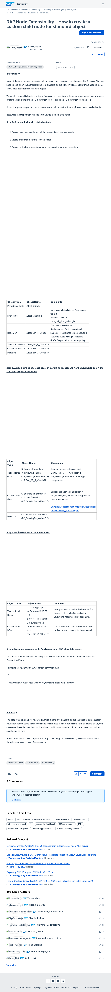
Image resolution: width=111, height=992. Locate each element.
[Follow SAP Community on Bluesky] (53, 981)
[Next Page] (57, 832)
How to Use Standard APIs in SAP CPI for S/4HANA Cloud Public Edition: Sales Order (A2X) (49, 881)
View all (10, 965)
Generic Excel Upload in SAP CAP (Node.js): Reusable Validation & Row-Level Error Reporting (51, 855)
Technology (47, 10)
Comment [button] (97, 774)
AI (30, 824)
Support (76, 987)
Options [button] (80, 37)
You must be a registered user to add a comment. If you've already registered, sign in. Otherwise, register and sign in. (52, 793)
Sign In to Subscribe (91, 33)
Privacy (14, 987)
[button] (93, 54)
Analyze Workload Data (45, 824)
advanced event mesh (16, 824)
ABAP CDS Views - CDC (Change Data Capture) (34, 819)
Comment (16, 800)
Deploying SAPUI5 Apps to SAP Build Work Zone (29, 872)
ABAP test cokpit (80, 819)
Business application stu (42, 829)
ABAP (10, 819)
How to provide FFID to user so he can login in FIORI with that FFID (38, 863)
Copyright (37, 987)
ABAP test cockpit (62, 819)
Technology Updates (65, 67)
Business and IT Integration (18, 829)
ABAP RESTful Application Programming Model (25, 67)
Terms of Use (25, 987)
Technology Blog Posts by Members (25, 849)
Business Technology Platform (68, 829)
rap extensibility (48, 763)
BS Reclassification (66, 824)
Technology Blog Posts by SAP (65, 10)
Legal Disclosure (51, 987)
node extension (32, 763)
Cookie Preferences (91, 987)
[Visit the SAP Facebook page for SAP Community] (48, 981)
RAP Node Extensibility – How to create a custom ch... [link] (29, 13)
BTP (79, 824)
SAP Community (12, 10)
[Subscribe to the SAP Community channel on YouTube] (58, 981)
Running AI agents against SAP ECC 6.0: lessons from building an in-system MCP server (47, 846)
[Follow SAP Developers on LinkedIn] (63, 981)
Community (22, 4)
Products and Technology (30, 10)
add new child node (15, 763)
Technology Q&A (16, 867)
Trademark (66, 987)
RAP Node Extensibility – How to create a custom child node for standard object (48, 24)
